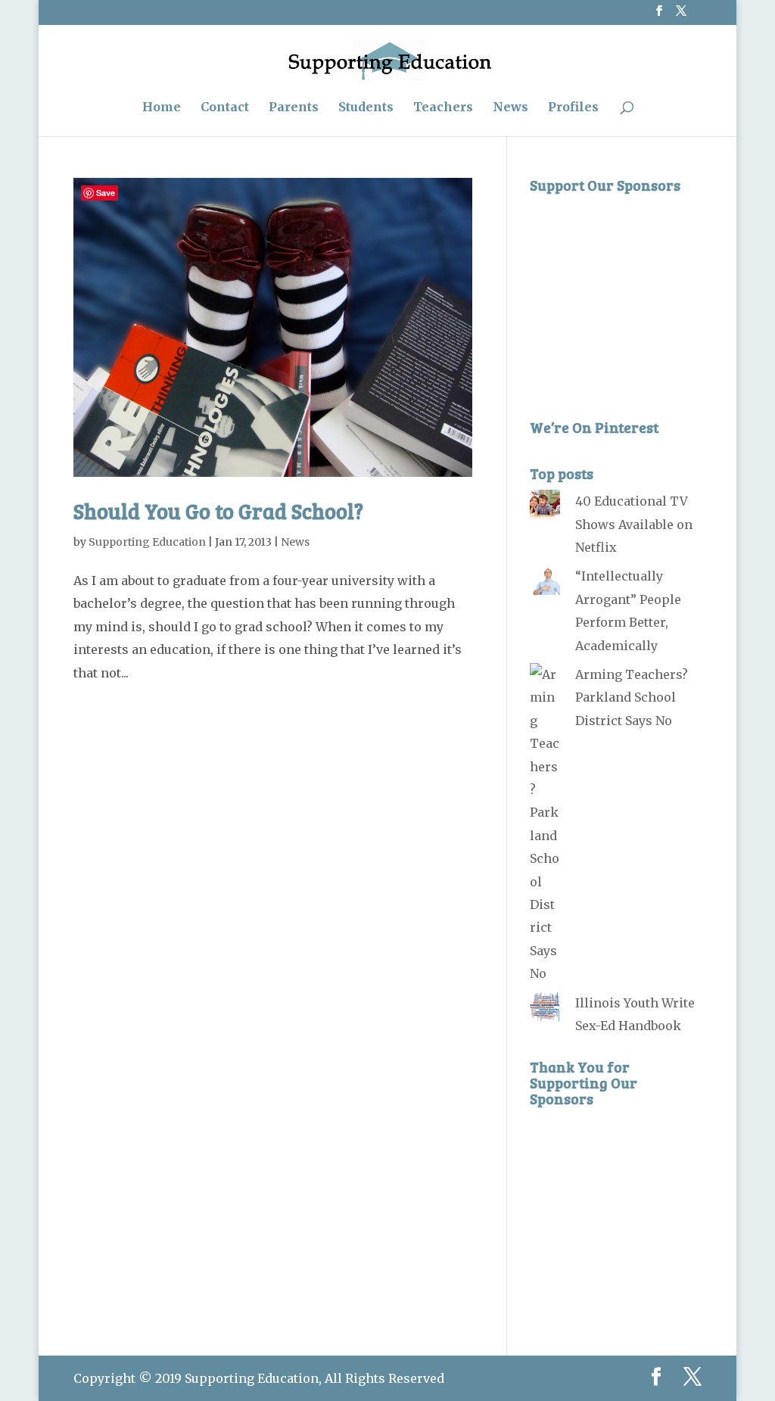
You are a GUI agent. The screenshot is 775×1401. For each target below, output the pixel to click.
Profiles (573, 107)
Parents (294, 107)
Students (366, 107)
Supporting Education (147, 542)
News (510, 107)
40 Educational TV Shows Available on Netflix (634, 524)
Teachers (443, 107)
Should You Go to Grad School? (218, 511)
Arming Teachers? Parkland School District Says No (631, 697)
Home (161, 107)
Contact (225, 107)
